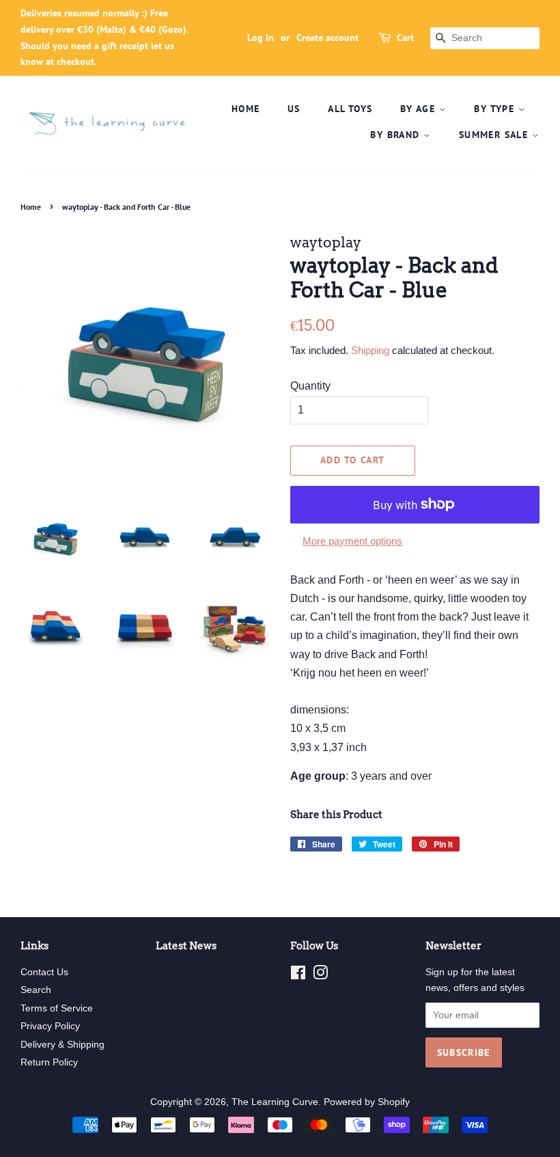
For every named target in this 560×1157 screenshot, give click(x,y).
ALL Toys (350, 109)
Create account (327, 37)
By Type (496, 109)
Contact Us (44, 972)
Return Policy (49, 1062)
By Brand (396, 134)
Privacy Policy (50, 1026)
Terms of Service (56, 1008)
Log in (260, 37)
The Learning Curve (275, 1102)
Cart (405, 37)
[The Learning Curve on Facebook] (298, 975)
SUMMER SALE (495, 134)
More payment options (352, 541)
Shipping (370, 350)
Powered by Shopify (367, 1102)
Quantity (310, 386)
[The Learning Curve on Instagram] (320, 975)
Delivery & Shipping (62, 1044)
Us (294, 109)
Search (35, 990)
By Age (419, 109)
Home (246, 109)
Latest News (186, 946)
